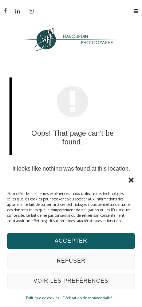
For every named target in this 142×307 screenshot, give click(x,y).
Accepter (71, 241)
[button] (131, 180)
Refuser (71, 261)
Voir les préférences (71, 281)
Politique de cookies (42, 297)
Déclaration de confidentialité (88, 297)
